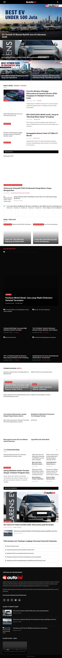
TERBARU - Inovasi (15, 85)
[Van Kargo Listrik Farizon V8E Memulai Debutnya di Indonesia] (7, 630)
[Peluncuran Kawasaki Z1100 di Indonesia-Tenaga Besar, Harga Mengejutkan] (31, 170)
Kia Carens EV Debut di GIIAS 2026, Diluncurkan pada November (24, 57)
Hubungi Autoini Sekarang (18, 595)
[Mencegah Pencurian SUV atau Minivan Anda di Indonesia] (17, 428)
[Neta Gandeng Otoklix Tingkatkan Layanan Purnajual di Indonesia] (38, 472)
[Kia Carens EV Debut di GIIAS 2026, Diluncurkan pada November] (31, 50)
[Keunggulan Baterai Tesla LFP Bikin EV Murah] (14, 137)
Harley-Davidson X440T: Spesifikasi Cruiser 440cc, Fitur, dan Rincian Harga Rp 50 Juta (35, 197)
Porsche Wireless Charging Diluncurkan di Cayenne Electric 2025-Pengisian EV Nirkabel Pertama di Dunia (42, 94)
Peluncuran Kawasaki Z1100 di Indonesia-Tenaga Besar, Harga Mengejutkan (27, 189)
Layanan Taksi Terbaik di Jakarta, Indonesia (41, 388)
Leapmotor (36, 73)
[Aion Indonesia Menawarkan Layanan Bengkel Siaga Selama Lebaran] (17, 403)
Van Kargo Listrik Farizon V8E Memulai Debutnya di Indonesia (30, 628)
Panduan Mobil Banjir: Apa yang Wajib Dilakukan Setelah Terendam (28, 299)
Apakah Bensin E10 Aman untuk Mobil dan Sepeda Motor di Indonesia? (45, 356)
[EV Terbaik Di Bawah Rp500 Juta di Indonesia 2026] (31, 22)
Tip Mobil (8, 294)
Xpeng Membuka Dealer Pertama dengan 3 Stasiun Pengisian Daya (16, 472)
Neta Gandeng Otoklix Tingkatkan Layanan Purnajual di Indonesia (38, 478)
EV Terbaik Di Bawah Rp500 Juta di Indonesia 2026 (24, 35)
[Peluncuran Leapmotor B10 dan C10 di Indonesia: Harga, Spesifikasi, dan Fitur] (46, 70)
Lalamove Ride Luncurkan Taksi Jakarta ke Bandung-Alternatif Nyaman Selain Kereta (17, 387)
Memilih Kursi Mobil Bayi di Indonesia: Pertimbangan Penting (42, 415)
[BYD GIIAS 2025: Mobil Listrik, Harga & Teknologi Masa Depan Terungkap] (14, 119)
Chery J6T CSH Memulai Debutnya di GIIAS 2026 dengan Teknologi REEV (14, 241)
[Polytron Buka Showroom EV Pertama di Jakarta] (52, 472)
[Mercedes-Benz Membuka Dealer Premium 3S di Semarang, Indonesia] (38, 457)
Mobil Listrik (5, 54)
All (56, 449)
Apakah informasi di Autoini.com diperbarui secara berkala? (24, 557)
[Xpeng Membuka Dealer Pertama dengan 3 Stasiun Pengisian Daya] (17, 461)
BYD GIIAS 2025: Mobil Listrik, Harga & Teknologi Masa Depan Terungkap (42, 116)
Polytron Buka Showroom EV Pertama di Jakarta (52, 478)
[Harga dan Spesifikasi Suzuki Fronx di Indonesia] (47, 234)
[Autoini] (31, 2)
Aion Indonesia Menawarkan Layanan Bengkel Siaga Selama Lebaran (15, 415)
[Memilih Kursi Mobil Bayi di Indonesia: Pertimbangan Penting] (44, 403)
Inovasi (6, 100)
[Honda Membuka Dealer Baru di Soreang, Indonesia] (52, 457)
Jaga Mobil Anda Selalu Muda (40, 439)
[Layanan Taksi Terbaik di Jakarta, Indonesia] (44, 381)
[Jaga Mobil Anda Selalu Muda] (44, 428)
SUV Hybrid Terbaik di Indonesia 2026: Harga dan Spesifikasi (15, 76)
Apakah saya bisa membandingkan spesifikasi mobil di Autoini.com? (26, 560)
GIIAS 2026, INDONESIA (11, 488)
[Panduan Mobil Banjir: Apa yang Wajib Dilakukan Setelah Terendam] (31, 278)
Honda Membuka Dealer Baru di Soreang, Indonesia (52, 463)
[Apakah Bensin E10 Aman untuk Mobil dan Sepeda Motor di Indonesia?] (45, 345)
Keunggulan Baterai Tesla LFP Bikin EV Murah (42, 134)
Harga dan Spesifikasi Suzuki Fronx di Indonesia (45, 241)
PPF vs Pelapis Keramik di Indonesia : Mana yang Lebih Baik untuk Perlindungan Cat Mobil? (16, 357)
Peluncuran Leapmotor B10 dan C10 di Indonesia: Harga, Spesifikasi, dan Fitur (46, 76)
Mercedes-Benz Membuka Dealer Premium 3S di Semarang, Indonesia (37, 463)
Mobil (34, 384)
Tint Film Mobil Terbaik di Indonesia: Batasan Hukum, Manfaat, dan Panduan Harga (44, 329)
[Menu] (5, 2)
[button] (31, 546)
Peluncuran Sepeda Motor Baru (20, 193)
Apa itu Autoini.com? (13, 546)
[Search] (57, 2)
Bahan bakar (46, 360)
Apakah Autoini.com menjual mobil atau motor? (20, 553)
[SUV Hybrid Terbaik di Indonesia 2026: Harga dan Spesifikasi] (15, 70)
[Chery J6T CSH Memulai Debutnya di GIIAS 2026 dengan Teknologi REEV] (17, 234)
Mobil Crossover (38, 224)
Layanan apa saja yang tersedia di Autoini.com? (20, 549)
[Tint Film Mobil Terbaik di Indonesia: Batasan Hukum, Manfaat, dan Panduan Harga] (45, 317)
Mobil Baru (5, 31)
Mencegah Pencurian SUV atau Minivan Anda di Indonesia (16, 440)
